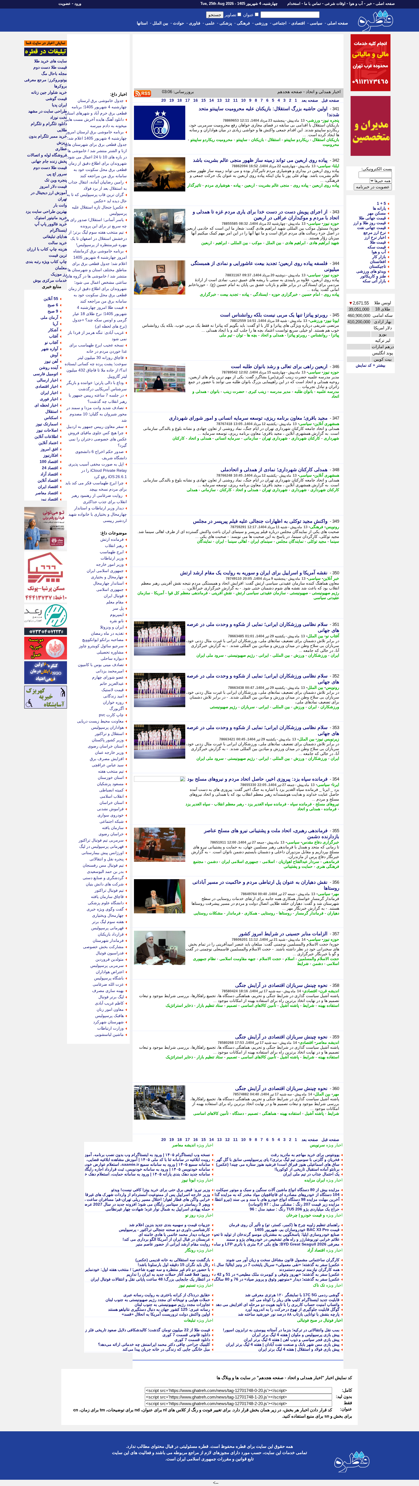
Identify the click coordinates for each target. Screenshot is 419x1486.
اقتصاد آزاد (316, 1250)
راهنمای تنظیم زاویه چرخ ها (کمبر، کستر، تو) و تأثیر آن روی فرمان (284, 1224)
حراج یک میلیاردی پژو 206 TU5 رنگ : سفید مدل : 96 (294, 1209)
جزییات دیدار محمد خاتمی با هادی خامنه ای (174, 1234)
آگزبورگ (116, 708)
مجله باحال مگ (54, 73)
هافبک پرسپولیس (109, 1015)
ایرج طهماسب (112, 552)
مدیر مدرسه (280, 391)
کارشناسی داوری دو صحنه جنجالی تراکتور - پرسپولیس (164, 1229)
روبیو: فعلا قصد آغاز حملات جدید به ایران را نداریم (168, 1274)
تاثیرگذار (194, 185)
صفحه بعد (309, 100)
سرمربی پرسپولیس (107, 965)
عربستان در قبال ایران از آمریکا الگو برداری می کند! (166, 1239)
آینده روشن (48, 367)
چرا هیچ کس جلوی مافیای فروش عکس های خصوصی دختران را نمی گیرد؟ (97, 439)
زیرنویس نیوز (328, 739)
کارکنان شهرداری (305, 438)
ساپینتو (241, 139)
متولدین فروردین (109, 959)
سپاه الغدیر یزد (198, 804)
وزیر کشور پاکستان (108, 740)
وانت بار (60, 205)
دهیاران (333, 913)
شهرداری (331, 438)
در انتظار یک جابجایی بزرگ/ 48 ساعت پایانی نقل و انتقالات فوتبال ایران (150, 1279)
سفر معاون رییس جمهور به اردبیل (95, 426)
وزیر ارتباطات (112, 558)
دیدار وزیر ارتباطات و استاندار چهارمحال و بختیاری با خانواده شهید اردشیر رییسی (97, 514)
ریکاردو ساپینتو (296, 139)
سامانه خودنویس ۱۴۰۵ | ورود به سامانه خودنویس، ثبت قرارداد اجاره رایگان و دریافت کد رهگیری (129, 1169)
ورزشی (261, 23)
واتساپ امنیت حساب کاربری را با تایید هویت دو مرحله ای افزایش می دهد (277, 1304)
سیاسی (316, 23)
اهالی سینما (237, 541)
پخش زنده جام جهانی (49, 161)
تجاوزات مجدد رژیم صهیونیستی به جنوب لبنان (172, 1304)
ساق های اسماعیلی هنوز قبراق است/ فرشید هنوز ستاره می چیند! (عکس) (277, 1164)
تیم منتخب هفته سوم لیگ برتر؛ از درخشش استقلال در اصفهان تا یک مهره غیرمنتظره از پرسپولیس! (97, 238)
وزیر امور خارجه (110, 564)
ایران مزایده (314, 1180)
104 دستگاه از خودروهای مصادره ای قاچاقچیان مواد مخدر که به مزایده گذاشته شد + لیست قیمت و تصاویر (250, 1194)
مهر (336, 893)
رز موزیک (59, 274)
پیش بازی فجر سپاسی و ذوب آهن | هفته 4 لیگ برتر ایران (291, 1339)
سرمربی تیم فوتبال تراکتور (101, 840)
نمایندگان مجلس (290, 541)
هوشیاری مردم (217, 185)
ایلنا (336, 166)
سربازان (248, 707)
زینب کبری (257, 391)
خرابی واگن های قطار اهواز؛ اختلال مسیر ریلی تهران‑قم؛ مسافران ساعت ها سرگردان (138, 1199)
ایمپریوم (117, 614)
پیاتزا (335, 335)
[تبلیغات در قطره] (45, 54)
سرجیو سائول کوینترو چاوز (101, 646)
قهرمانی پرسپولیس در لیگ (101, 846)
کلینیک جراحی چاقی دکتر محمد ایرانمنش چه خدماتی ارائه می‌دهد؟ (154, 1344)
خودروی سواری (110, 815)
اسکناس (51, 417)
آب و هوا (356, 3)
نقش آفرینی (221, 593)
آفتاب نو (332, 636)
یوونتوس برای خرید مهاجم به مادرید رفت (305, 1154)
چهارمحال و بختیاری (107, 577)
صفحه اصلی (385, 3)
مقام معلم (115, 602)
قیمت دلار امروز (53, 186)
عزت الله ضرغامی (108, 984)
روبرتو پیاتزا (297, 335)
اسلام (289, 958)
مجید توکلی (316, 541)
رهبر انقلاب (114, 545)
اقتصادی (298, 23)
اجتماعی (279, 23)
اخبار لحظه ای (46, 405)
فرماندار (234, 913)
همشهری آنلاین (326, 423)
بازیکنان (257, 139)
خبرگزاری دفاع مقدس (320, 842)
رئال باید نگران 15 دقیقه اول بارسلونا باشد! (174, 1264)
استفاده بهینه (328, 1005)
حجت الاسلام (270, 958)
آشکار (53, 330)
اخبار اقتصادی (46, 386)
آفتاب (53, 336)
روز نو (190, 1215)
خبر (369, 3)
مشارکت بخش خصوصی (103, 946)
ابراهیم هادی (295, 242)
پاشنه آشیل (289, 1005)
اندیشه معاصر (327, 1042)
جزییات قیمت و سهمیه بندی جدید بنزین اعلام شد (169, 1224)
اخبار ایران (49, 392)
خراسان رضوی (111, 834)
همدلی (192, 489)
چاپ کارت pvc (111, 715)
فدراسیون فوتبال (110, 953)
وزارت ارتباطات (110, 1028)
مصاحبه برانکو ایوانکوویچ (103, 639)
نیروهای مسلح (327, 804)
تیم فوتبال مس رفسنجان (103, 865)
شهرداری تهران (275, 438)
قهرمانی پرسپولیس (107, 928)
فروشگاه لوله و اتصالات (47, 155)
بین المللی (239, 242)
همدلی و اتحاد (272, 335)
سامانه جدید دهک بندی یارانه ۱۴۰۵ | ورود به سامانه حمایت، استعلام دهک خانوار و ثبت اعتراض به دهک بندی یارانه (115, 1174)
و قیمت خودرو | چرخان (305, 1215)
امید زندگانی (113, 696)
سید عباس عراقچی (108, 765)
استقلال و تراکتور (109, 733)
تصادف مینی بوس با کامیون (101, 664)
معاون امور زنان (110, 1009)
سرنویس (317, 1145)
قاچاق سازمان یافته (107, 896)
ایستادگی (260, 294)
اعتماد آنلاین (48, 442)
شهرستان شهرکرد (108, 1022)
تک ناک (319, 1285)
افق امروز (49, 449)
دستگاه (238, 1113)
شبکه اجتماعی (111, 821)
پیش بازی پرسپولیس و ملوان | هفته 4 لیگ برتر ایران (295, 1334)
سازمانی (251, 438)
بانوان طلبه (303, 391)
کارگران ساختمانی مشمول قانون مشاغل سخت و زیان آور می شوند (282, 1260)
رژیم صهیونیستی (325, 593)
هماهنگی (269, 1113)
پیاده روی (300, 185)
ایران (219, 541)
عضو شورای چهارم (108, 677)
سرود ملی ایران (210, 655)
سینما (334, 541)
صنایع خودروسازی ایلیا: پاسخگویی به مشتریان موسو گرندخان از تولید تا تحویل (274, 1234)
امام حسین (311, 294)
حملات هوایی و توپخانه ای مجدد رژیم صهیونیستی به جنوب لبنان (157, 1299)
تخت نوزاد (58, 117)
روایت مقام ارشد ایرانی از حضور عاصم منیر (173, 1244)
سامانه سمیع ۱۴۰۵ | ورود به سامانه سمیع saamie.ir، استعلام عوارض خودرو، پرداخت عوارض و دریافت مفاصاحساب (112, 1164)
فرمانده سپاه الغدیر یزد (267, 804)
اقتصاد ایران (48, 486)
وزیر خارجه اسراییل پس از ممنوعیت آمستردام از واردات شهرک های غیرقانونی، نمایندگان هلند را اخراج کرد (120, 1194)
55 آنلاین (51, 298)
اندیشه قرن (329, 991)
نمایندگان (204, 541)
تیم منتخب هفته (111, 771)
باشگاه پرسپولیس (109, 978)
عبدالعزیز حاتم (112, 683)
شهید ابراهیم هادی (324, 242)
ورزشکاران (317, 655)
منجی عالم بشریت (274, 185)
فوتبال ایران (114, 595)
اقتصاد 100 (49, 461)
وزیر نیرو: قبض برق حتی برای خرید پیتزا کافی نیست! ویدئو (160, 1189)
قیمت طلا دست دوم (50, 67)
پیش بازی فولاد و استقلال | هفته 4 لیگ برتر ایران (298, 1349)
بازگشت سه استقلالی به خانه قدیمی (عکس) (172, 1260)
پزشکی (225, 23)
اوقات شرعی (335, 3)
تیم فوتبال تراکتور (109, 890)
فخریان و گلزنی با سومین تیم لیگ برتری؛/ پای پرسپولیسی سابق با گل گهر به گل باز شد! (265, 1159)
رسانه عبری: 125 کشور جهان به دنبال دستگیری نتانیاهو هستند (159, 1309)
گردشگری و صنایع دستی (103, 877)
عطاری (61, 148)
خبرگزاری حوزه (285, 294)
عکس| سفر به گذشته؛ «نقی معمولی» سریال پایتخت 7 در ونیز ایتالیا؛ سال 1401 (272, 1264)
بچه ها (252, 335)
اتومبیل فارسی (45, 374)
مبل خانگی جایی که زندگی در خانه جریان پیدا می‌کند (166, 1349)
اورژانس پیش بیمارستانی (103, 852)
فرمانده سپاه (301, 804)
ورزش (299, 655)
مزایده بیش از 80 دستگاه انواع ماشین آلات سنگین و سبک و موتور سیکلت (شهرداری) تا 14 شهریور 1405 (251, 1189)
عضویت (64, 3)
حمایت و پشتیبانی (298, 866)
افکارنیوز (50, 455)
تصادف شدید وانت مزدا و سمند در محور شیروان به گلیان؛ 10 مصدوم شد (96, 413)
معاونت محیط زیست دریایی (100, 721)
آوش (54, 355)
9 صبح (53, 311)
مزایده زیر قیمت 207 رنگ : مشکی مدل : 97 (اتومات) (294, 1204)
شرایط (303, 963)
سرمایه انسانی (227, 438)
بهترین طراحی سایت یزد (46, 211)
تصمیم (232, 1005)
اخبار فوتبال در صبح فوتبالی (320, 1320)
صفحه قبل (329, 100)
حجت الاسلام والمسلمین (318, 958)
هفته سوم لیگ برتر (108, 921)
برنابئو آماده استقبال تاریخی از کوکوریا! (306, 1169)
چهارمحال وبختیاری (108, 915)
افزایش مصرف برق (107, 758)
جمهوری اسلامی (110, 589)
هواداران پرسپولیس (107, 727)
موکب (257, 242)
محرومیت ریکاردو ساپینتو (211, 139)
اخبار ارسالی (47, 380)
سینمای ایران (261, 541)
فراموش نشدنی (110, 809)
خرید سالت (57, 242)
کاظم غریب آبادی (109, 1003)
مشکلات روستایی (208, 913)
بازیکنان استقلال (325, 139)
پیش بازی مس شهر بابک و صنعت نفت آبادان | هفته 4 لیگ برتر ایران (282, 1344)
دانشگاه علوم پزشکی (106, 903)
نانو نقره (117, 621)
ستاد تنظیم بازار (210, 1005)
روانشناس (319, 335)
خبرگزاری (208, 294)
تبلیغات (190, 1320)
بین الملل (160, 23)
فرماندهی (331, 861)
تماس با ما (312, 3)
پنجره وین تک (55, 180)
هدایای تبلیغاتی (55, 236)
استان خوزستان (111, 777)
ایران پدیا (59, 105)
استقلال (274, 139)
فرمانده (330, 809)
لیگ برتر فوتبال (111, 997)
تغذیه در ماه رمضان (107, 633)
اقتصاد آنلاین (48, 480)
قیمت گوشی (56, 98)
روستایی (268, 913)
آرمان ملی (49, 317)
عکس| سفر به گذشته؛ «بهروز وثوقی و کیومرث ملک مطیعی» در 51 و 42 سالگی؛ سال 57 (264, 1274)
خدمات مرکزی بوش (50, 280)
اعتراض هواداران (110, 971)
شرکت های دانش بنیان (105, 884)
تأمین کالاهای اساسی (258, 1005)
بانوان (214, 391)
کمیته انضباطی (111, 790)
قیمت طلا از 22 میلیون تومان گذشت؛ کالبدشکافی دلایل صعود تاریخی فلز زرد (145, 1330)
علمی (210, 23)
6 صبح (53, 305)
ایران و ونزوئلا (112, 627)
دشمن (212, 861)
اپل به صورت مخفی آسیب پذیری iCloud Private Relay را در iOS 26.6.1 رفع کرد (97, 470)
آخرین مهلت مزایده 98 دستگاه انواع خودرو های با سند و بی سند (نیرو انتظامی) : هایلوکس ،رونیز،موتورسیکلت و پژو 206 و (236, 1199)
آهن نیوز (51, 361)
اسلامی (268, 861)
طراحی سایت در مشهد (47, 111)
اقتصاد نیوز (49, 499)
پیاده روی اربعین (325, 185)
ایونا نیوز (332, 320)
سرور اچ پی (57, 174)
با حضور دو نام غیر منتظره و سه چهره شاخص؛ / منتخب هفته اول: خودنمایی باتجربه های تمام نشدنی (126, 1269)
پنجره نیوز (331, 120)
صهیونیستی (299, 593)
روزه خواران (113, 702)
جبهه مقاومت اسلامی (237, 958)
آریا (55, 323)
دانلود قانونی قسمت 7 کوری (186, 1334)
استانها (142, 23)
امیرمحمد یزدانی (110, 671)
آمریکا (159, 593)
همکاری (250, 913)
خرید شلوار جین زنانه (49, 92)
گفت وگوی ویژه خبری (105, 909)
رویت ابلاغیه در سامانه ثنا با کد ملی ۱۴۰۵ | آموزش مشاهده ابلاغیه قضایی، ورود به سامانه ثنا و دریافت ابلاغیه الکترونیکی (109, 1159)
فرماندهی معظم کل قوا (188, 593)
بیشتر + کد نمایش (370, 365)
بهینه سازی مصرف (108, 990)
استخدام (293, 3)
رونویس (332, 526)
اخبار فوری (49, 399)
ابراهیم (221, 242)
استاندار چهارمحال (108, 583)
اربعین (249, 185)
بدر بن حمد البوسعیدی (105, 871)
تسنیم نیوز (187, 1285)
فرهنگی (243, 23)
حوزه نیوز (331, 223)
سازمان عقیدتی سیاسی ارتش (261, 593)
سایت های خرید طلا (50, 61)
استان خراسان (111, 802)
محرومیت (331, 144)
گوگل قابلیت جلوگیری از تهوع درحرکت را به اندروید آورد (292, 1309)
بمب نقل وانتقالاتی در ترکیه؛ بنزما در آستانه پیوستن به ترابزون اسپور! (281, 1330)
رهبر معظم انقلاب (229, 804)
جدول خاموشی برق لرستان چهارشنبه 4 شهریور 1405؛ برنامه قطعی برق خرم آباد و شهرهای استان (96, 106)
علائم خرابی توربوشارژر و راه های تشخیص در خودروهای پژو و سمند (282, 1239)
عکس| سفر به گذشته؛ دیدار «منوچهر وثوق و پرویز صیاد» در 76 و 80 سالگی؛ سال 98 (268, 1279)
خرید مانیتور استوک (50, 217)
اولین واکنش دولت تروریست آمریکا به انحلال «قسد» (166, 1314)
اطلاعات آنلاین (46, 436)
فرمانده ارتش (112, 539)
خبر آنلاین (331, 578)
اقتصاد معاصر (46, 493)
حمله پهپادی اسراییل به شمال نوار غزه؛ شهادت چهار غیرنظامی (157, 1209)
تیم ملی (225, 335)
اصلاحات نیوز (47, 430)
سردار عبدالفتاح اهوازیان (298, 861)
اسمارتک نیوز (47, 424)
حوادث (178, 23)
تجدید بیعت (229, 294)
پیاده (237, 185)
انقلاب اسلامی (112, 796)
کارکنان (178, 438)
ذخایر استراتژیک (179, 1005)
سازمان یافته (113, 827)
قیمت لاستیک (112, 689)
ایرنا (335, 784)
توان (239, 335)
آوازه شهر (49, 348)
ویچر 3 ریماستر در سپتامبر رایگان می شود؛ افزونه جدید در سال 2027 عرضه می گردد (138, 1204)
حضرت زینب (234, 391)
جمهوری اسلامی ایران (240, 861)
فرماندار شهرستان (108, 940)
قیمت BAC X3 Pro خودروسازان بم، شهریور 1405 (297, 1229)
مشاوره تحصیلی (110, 652)
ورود (77, 3)
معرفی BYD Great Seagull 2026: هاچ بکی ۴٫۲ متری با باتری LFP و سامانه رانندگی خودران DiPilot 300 (249, 1244)
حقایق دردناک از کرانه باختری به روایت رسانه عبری (166, 1295)
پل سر (118, 608)
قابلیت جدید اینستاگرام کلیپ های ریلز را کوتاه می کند (294, 1299)
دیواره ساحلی (112, 658)
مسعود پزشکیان (110, 783)
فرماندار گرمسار (309, 913)
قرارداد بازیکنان (111, 934)
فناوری (194, 23)
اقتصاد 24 (50, 468)
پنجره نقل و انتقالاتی (107, 859)
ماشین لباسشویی (109, 1034)
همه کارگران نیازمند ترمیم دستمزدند (309, 1269)
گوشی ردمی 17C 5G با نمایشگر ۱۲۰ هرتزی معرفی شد (292, 1295)
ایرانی (264, 655)
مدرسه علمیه (328, 391)
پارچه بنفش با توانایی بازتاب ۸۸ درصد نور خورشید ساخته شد (288, 1314)
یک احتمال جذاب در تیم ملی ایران (311, 1174)
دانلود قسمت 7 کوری (192, 1339)
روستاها (285, 913)
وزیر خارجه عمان (109, 752)
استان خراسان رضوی (106, 746)
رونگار (190, 1250)
